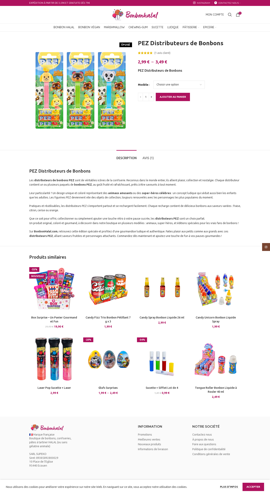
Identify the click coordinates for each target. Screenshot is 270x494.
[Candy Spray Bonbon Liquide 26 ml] (162, 289)
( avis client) (162, 52)
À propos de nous (203, 439)
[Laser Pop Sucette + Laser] (54, 359)
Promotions (145, 434)
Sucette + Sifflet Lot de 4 (162, 387)
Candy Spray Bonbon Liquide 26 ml (162, 317)
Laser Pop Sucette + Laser (54, 387)
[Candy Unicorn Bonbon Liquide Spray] (216, 289)
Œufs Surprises (108, 387)
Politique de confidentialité (209, 449)
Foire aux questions (204, 444)
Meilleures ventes (149, 439)
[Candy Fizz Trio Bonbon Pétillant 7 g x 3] (108, 289)
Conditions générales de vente (211, 454)
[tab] (126, 156)
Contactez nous (202, 434)
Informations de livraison (153, 449)
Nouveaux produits (149, 444)
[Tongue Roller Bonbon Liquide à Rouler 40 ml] (216, 359)
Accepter (253, 486)
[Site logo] (135, 14)
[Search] (230, 15)
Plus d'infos (229, 486)
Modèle (143, 84)
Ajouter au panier (173, 96)
